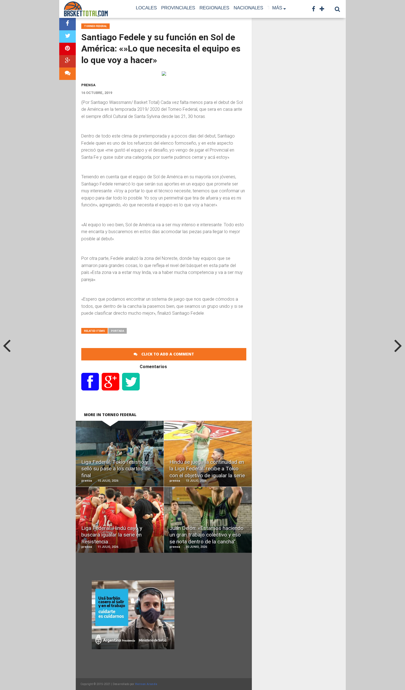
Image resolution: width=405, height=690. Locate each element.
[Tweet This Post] (67, 36)
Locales (146, 7)
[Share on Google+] (67, 61)
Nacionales (248, 7)
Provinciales (178, 7)
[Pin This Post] (67, 49)
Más (277, 7)
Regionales (214, 7)
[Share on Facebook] (67, 24)
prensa (88, 85)
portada (117, 330)
